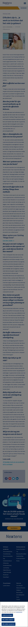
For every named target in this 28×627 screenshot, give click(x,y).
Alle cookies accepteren (8, 624)
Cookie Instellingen (7, 615)
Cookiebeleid (19, 612)
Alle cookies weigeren (8, 619)
